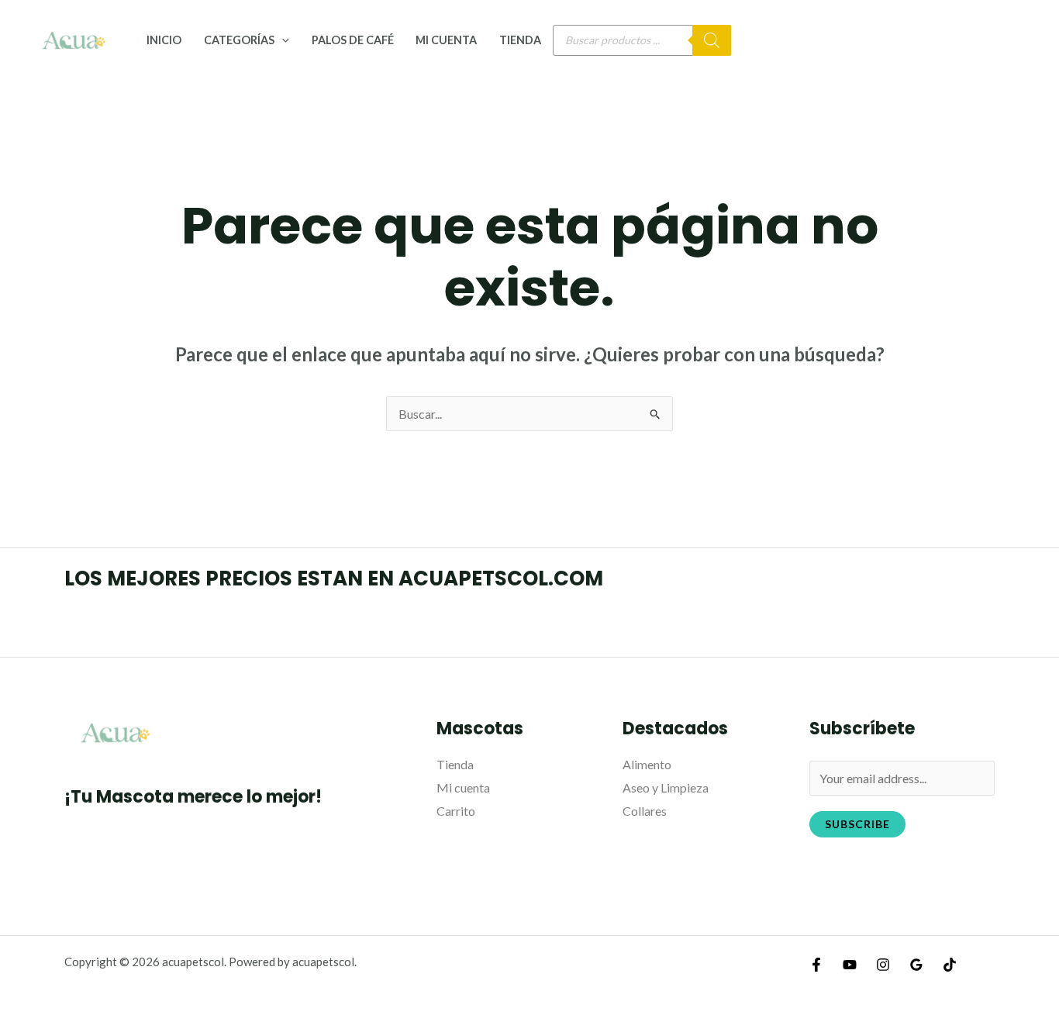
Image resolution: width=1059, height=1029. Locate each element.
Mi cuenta (446, 40)
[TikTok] (950, 965)
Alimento (647, 764)
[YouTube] (850, 965)
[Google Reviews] (916, 965)
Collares (645, 810)
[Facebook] (816, 965)
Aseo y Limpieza (666, 787)
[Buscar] (711, 40)
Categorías (239, 40)
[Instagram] (883, 965)
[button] (281, 40)
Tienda (520, 40)
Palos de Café (353, 40)
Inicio (164, 40)
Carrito (455, 810)
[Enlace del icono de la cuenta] (1025, 40)
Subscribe (857, 823)
